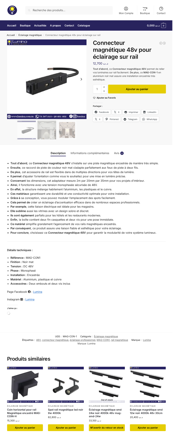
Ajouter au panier (137, 89)
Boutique (145, 13)
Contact (161, 13)
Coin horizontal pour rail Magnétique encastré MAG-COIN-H (24, 413)
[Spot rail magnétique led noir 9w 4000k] (66, 385)
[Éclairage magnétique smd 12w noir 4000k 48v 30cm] (148, 385)
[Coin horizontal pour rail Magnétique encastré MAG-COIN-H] (25, 385)
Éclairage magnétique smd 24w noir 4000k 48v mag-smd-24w (105, 413)
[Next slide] (81, 79)
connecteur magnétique (55, 339)
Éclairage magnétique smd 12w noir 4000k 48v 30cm (146, 411)
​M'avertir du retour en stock (106, 427)
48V (38, 339)
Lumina (37, 291)
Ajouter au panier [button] (25, 427)
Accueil (11, 35)
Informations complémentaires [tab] (90, 153)
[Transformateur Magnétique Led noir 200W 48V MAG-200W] (161, 43)
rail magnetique (119, 339)
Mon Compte (126, 13)
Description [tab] (58, 153)
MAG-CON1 (103, 339)
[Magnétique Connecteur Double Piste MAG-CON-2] (164, 43)
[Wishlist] (37, 371)
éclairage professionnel (82, 339)
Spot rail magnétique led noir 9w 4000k (65, 411)
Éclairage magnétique (30, 35)
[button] (156, 25)
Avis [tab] (118, 153)
